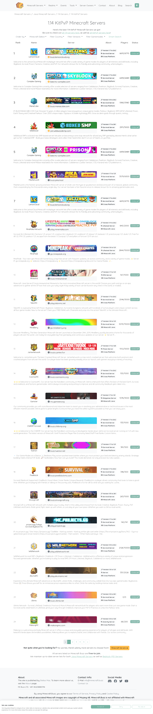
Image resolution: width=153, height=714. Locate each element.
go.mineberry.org (58, 328)
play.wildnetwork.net (59, 551)
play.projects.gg (57, 526)
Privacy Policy (95, 693)
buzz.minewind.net (58, 278)
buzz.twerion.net (57, 451)
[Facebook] (115, 681)
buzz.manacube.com (59, 106)
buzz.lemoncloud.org (59, 57)
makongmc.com (57, 625)
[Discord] (110, 681)
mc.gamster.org (57, 401)
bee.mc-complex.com (60, 81)
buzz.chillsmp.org (58, 426)
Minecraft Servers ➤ (119, 648)
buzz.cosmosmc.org (59, 377)
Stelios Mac (45, 680)
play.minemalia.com (59, 229)
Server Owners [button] (87, 5)
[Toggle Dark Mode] (137, 5)
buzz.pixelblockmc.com (61, 475)
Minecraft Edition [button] (37, 36)
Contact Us (83, 683)
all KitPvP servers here (100, 32)
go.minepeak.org (58, 254)
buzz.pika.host (56, 180)
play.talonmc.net (58, 303)
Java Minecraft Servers (82, 656)
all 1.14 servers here (70, 32)
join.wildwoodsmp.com (60, 131)
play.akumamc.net (58, 576)
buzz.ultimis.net (57, 600)
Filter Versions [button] (74, 36)
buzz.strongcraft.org (59, 500)
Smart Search (115, 36)
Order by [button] (20, 36)
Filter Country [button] (56, 36)
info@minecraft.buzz (93, 680)
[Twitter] (120, 681)
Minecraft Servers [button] (35, 5)
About (28, 683)
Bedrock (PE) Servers (112, 656)
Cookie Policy (112, 693)
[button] (53, 5)
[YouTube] (126, 681)
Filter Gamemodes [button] (94, 36)
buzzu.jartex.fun (57, 352)
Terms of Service (80, 693)
